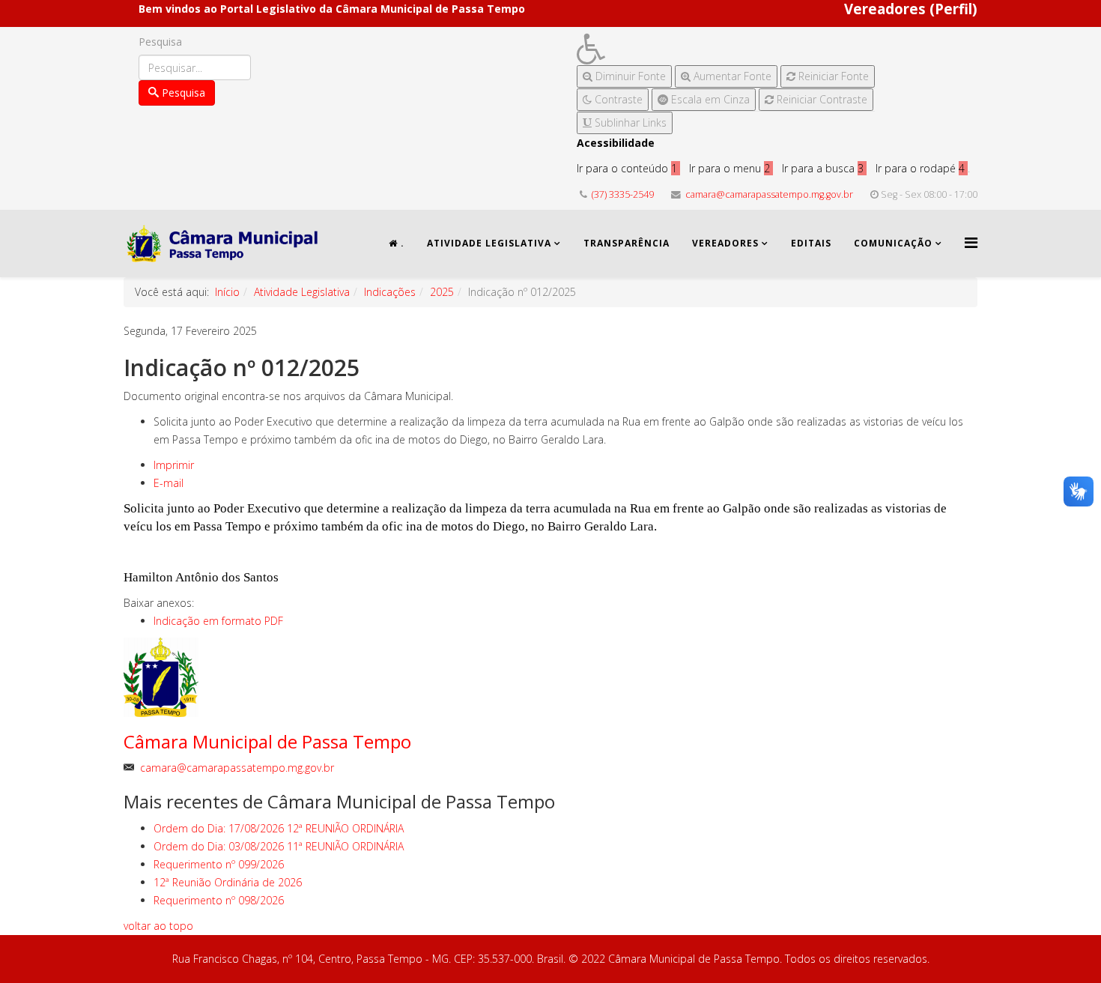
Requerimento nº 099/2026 (219, 864)
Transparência (626, 243)
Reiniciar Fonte (832, 76)
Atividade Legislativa (489, 243)
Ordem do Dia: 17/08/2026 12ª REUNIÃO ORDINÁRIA (279, 828)
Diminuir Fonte (629, 76)
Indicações (390, 292)
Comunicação (893, 243)
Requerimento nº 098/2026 (219, 900)
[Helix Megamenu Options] (971, 242)
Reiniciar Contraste (820, 99)
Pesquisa (160, 41)
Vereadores (725, 243)
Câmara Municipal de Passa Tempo (267, 741)
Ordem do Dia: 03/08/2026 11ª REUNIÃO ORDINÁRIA (279, 846)
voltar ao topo (158, 926)
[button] (726, 49)
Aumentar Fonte (731, 76)
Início (227, 292)
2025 (442, 292)
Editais (811, 243)
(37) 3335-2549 (623, 194)
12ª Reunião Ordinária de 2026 (228, 882)
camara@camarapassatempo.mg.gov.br (769, 194)
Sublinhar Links (629, 122)
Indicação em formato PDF (218, 621)
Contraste (617, 99)
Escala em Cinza (709, 99)
